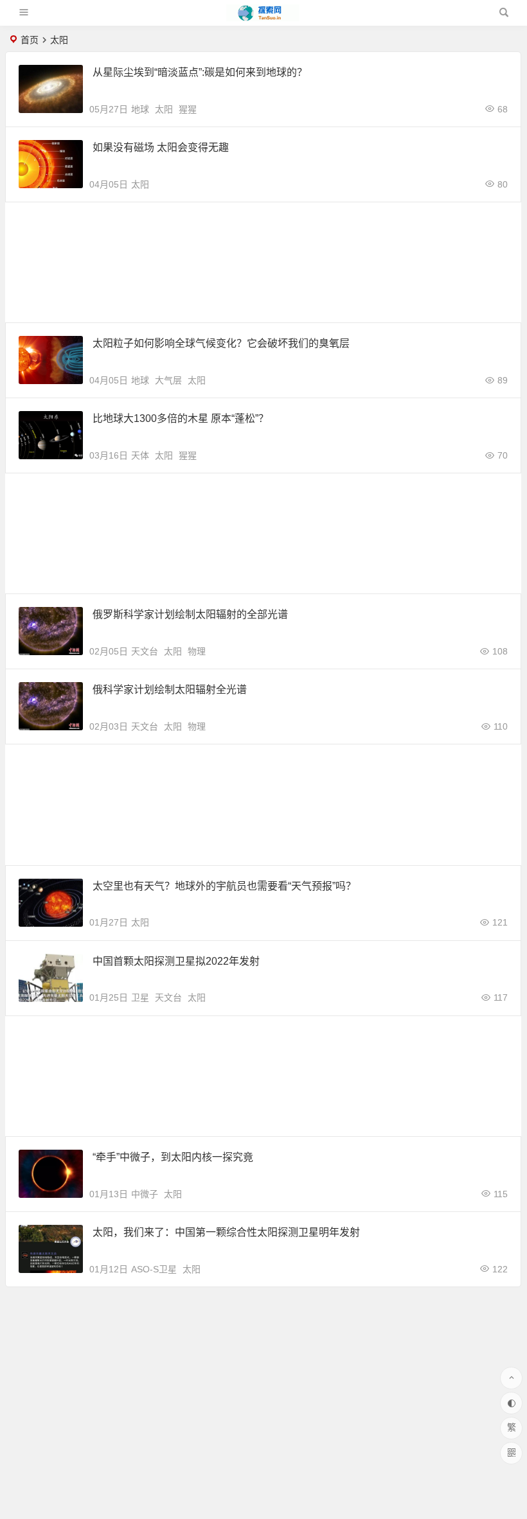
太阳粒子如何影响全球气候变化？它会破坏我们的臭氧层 (221, 343)
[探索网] (262, 17)
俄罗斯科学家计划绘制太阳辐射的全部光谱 (190, 614)
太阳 (164, 109)
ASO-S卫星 (154, 1269)
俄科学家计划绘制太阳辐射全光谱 (170, 689)
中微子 (144, 1194)
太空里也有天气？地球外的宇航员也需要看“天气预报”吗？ (224, 886)
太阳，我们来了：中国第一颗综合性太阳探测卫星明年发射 (226, 1232)
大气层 (168, 380)
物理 (197, 651)
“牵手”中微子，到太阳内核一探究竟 (173, 1157)
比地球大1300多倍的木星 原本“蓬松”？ (181, 418)
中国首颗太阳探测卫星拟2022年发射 (176, 961)
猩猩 (188, 109)
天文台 (144, 651)
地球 (140, 109)
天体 (140, 455)
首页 (30, 40)
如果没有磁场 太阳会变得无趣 (161, 147)
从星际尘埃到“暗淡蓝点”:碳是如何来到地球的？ (200, 72)
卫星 (140, 997)
